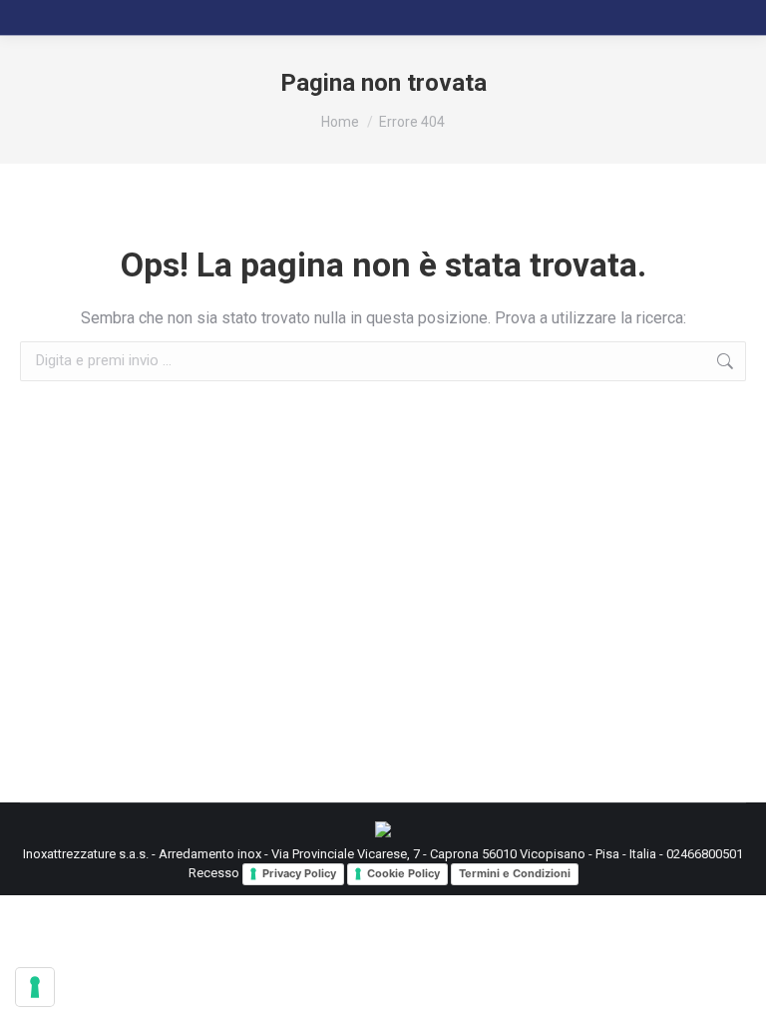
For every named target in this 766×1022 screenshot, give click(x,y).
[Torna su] (736, 992)
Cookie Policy (403, 873)
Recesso (214, 873)
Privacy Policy (299, 873)
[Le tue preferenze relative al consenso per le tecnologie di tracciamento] (35, 987)
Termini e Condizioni (515, 873)
